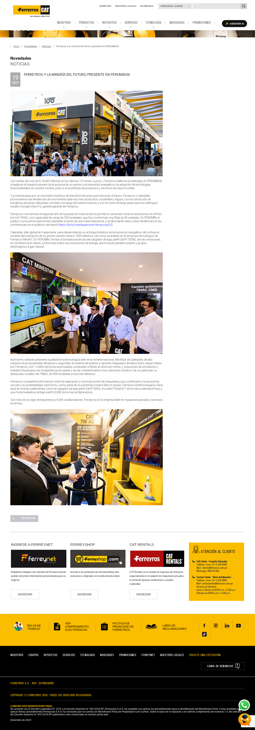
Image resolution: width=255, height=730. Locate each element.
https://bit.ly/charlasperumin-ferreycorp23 (85, 224)
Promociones (127, 655)
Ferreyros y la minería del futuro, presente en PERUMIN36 (87, 46)
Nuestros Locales (125, 6)
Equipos (33, 655)
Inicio (16, 46)
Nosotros (16, 655)
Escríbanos (146, 6)
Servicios (69, 655)
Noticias (47, 46)
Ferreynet (105, 6)
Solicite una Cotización (205, 655)
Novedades (30, 46)
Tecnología (87, 655)
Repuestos (50, 655)
